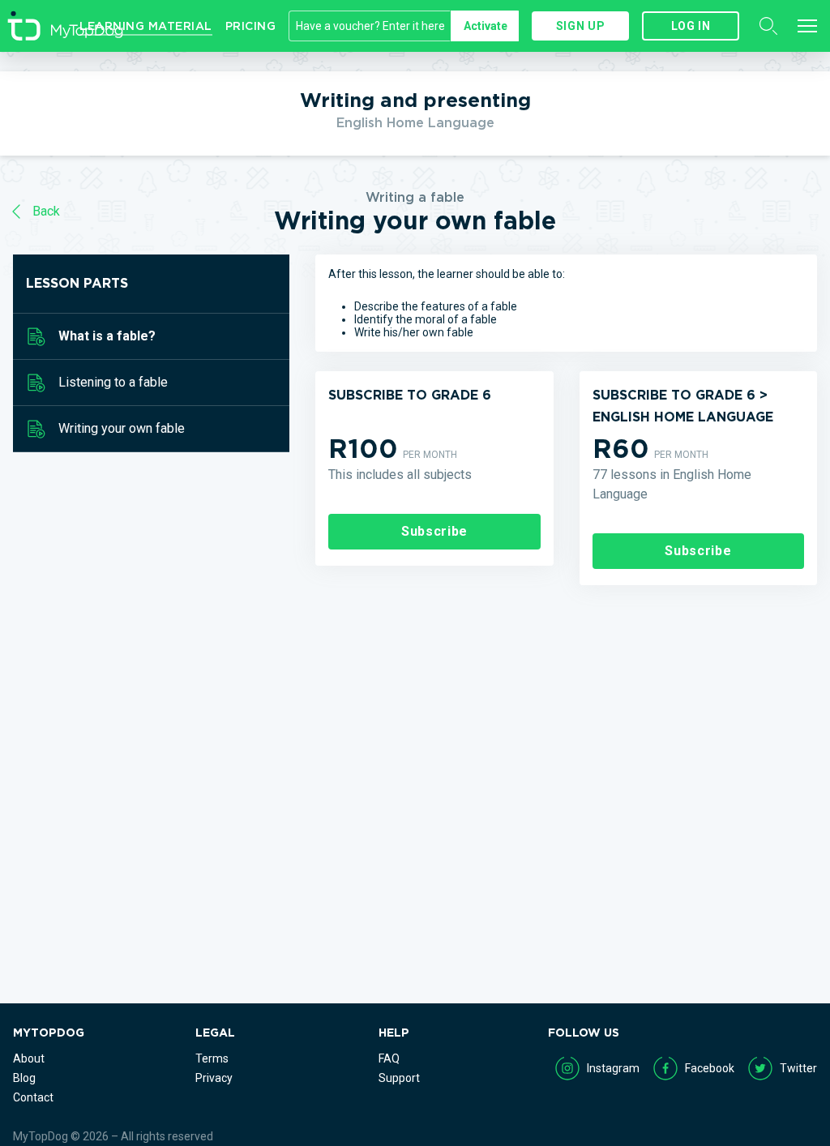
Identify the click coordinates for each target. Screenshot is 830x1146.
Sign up (580, 25)
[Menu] (807, 26)
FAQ (389, 1058)
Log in (691, 25)
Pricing (250, 25)
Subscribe (434, 531)
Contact (33, 1097)
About (29, 1058)
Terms (212, 1058)
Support (399, 1077)
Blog (24, 1077)
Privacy (214, 1077)
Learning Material (145, 25)
